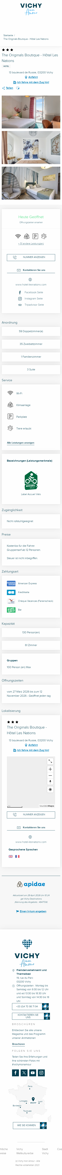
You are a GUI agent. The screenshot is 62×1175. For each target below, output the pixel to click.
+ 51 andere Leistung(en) (31, 243)
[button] (18, 88)
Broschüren (18, 1044)
